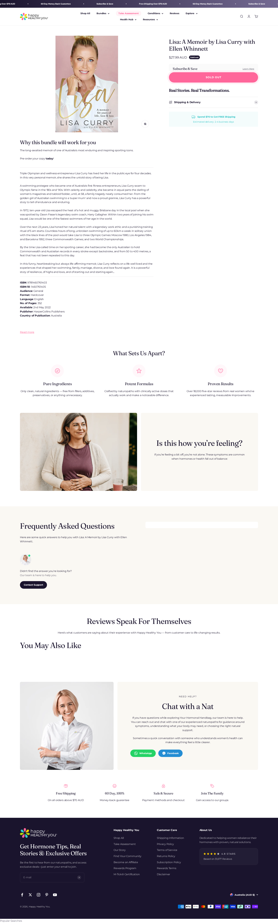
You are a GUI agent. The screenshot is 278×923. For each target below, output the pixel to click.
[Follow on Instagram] (38, 895)
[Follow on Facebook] (22, 895)
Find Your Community (127, 856)
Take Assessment (128, 13)
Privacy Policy (165, 844)
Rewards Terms (166, 868)
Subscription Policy (169, 862)
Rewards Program (125, 868)
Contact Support (33, 584)
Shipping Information (170, 838)
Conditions (154, 13)
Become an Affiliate (126, 862)
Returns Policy (166, 856)
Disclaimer (163, 874)
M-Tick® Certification (127, 874)
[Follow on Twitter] (30, 895)
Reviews (174, 13)
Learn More (248, 68)
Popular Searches (11, 920)
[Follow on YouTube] (55, 895)
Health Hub (126, 19)
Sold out (213, 77)
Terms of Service (167, 850)
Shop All (85, 13)
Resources (149, 19)
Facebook (173, 753)
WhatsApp (145, 753)
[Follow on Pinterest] (47, 895)
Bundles (101, 13)
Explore (190, 13)
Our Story (120, 850)
